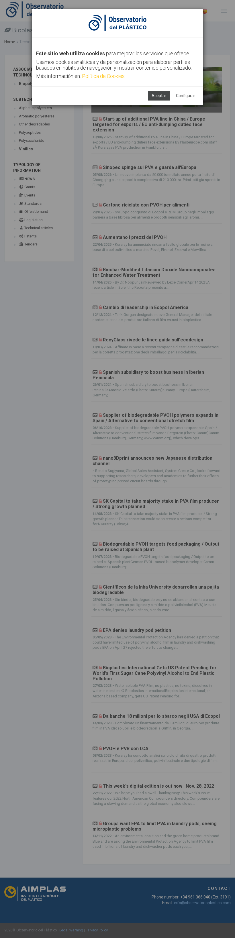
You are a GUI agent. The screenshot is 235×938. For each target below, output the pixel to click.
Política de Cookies (103, 76)
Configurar (185, 95)
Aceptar (159, 95)
